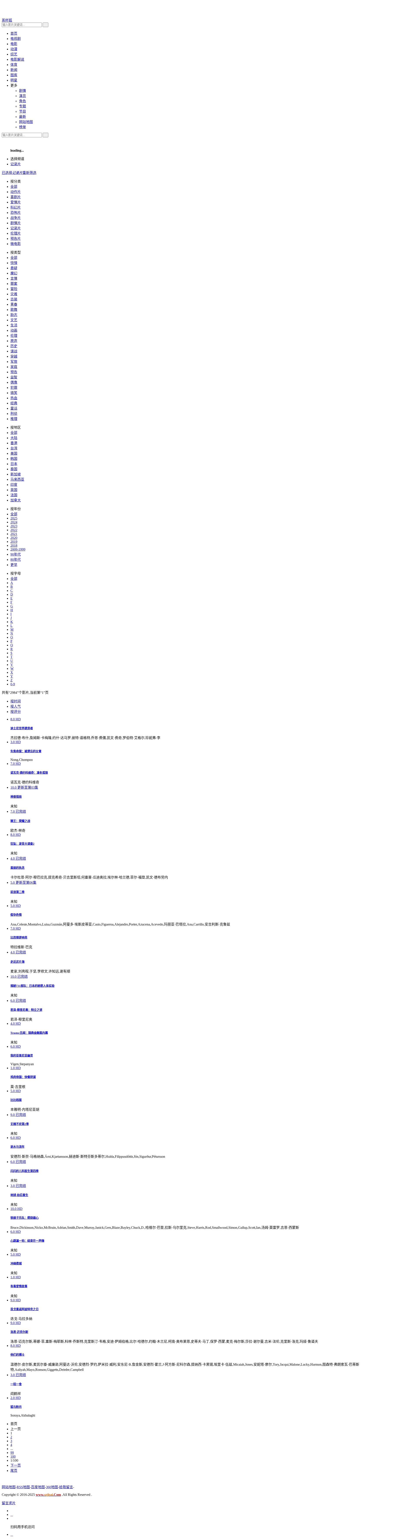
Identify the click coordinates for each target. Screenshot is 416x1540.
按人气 (15, 706)
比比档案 (16, 1100)
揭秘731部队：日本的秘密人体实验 (32, 985)
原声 (13, 341)
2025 (13, 518)
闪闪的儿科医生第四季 (24, 1171)
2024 (13, 522)
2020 (13, 538)
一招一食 (16, 1384)
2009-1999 (17, 549)
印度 (13, 484)
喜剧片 (15, 197)
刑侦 (13, 413)
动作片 (15, 192)
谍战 (13, 351)
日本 (13, 464)
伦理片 (15, 233)
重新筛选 (29, 173)
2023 (13, 526)
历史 (13, 346)
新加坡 (15, 474)
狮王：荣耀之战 (20, 821)
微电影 (15, 244)
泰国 (13, 469)
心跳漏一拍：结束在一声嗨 (27, 1240)
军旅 (13, 361)
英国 (13, 490)
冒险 (13, 289)
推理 (13, 419)
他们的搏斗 (17, 1354)
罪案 (13, 283)
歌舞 (13, 309)
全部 (13, 186)
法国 (13, 495)
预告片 (15, 238)
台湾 (13, 448)
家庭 (13, 367)
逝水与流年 (17, 1146)
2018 (13, 545)
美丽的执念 (17, 867)
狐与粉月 (16, 1407)
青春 (13, 304)
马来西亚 (17, 479)
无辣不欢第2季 (19, 1124)
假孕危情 (16, 914)
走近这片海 (17, 961)
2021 (13, 534)
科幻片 (15, 207)
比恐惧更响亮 (18, 937)
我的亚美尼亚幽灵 (21, 1055)
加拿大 (15, 500)
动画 (13, 330)
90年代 (15, 554)
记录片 (15, 164)
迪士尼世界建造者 (21, 728)
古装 (13, 299)
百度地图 (38, 1487)
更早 (13, 565)
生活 (13, 325)
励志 (13, 315)
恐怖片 (15, 212)
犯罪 (13, 387)
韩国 (13, 458)
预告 (13, 372)
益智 (13, 377)
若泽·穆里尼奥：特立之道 (26, 1010)
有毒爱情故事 (18, 1286)
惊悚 (13, 263)
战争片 (15, 218)
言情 (13, 278)
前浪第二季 (17, 892)
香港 (13, 443)
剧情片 (15, 223)
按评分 (15, 711)
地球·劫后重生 (19, 1195)
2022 (13, 530)
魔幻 (13, 273)
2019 (13, 541)
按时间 (15, 701)
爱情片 (15, 202)
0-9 (12, 684)
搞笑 (13, 393)
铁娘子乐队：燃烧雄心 (24, 1217)
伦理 (13, 335)
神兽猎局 (16, 796)
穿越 (13, 356)
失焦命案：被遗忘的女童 (25, 751)
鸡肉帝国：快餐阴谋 (23, 1077)
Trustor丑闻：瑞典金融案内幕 (29, 1032)
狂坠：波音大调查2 (22, 843)
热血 (13, 398)
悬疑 (13, 268)
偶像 (13, 382)
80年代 (15, 559)
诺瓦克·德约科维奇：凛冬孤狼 (29, 772)
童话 (13, 408)
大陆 (13, 438)
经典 (13, 403)
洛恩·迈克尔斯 (19, 1332)
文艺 (13, 320)
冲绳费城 (16, 1263)
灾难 (13, 294)
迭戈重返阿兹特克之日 (24, 1309)
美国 (13, 453)
